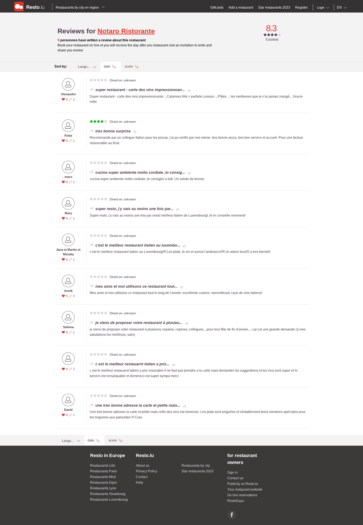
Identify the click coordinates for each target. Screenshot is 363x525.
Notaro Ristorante (126, 31)
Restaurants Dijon (103, 482)
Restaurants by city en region (78, 7)
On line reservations (242, 495)
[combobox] (324, 7)
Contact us (235, 478)
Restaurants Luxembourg (109, 499)
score (129, 66)
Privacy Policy (146, 471)
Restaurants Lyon (103, 488)
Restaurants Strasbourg (107, 494)
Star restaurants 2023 (197, 471)
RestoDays (235, 501)
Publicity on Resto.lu (242, 484)
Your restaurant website (244, 489)
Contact (141, 477)
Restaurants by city (196, 465)
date (107, 66)
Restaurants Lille (102, 465)
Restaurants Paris (103, 471)
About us (142, 465)
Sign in (232, 472)
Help (139, 482)
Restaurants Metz (103, 477)
